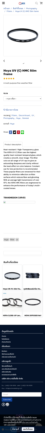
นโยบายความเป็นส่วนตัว (9, 357)
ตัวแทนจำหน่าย (6, 342)
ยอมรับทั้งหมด (28, 429)
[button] (35, 3)
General (25, 118)
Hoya (18, 118)
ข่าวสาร (4, 336)
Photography (9, 118)
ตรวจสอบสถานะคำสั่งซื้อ (9, 375)
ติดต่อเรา (4, 351)
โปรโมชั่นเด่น (5, 339)
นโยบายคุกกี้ (11, 425)
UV (33, 115)
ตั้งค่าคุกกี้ (15, 429)
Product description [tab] (13, 144)
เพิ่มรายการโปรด (11, 110)
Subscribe (7, 399)
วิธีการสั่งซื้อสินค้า (7, 366)
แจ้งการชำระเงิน (6, 372)
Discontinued (24, 115)
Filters (14, 115)
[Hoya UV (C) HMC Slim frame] (22, 35)
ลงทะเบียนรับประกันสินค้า (9, 369)
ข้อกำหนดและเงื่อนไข (8, 354)
